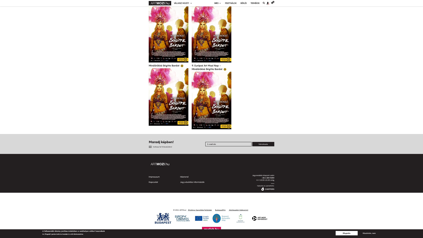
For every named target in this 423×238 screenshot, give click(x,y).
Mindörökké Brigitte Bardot (164, 65)
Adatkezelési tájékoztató (238, 210)
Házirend (184, 177)
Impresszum (154, 177)
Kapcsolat (153, 182)
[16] (182, 66)
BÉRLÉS (243, 3)
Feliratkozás (263, 144)
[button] (269, 3)
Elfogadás (347, 233)
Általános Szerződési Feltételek (200, 210)
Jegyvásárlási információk (192, 182)
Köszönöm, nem (369, 233)
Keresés (265, 3)
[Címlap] (160, 3)
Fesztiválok (231, 3)
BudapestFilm (220, 210)
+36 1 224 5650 (268, 178)
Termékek (255, 3)
